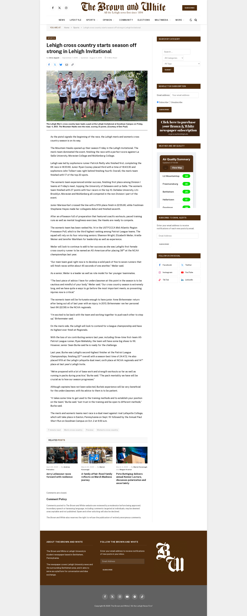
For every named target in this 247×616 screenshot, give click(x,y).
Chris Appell (54, 58)
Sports (90, 20)
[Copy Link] (72, 64)
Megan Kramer (126, 470)
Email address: (163, 95)
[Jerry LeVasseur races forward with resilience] (62, 455)
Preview (89, 430)
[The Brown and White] (123, 8)
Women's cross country (107, 430)
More (179, 20)
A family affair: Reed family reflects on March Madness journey (96, 477)
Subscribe (190, 8)
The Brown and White (120, 606)
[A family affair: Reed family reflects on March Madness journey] (96, 455)
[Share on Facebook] (49, 64)
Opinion (107, 20)
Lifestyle (75, 20)
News (62, 20)
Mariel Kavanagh (140, 467)
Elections (144, 20)
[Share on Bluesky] (60, 64)
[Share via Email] (66, 64)
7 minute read (54, 430)
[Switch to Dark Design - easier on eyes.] (191, 20)
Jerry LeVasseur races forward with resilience (59, 475)
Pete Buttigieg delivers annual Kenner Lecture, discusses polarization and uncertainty (131, 479)
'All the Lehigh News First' (141, 606)
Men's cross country (73, 430)
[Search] (195, 20)
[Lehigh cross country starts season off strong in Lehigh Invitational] (97, 96)
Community (126, 20)
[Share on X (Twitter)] (54, 64)
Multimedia (161, 20)
